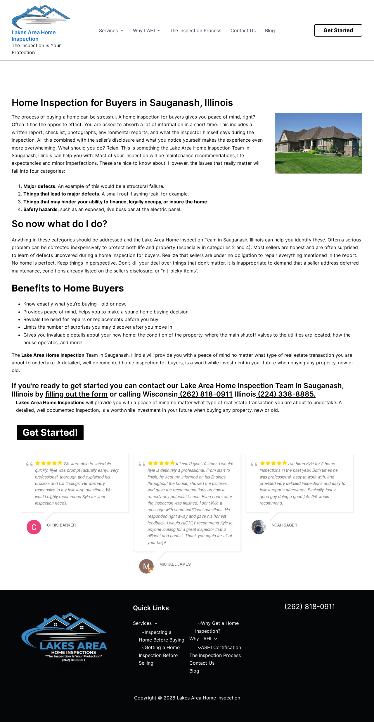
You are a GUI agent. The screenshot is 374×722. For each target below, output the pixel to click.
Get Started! (50, 432)
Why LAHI (144, 30)
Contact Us (243, 30)
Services (108, 30)
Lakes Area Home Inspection (34, 35)
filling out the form (76, 394)
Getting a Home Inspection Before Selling (159, 655)
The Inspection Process (195, 30)
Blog (270, 30)
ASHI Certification (221, 647)
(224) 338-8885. (286, 394)
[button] (121, 30)
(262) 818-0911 (205, 394)
